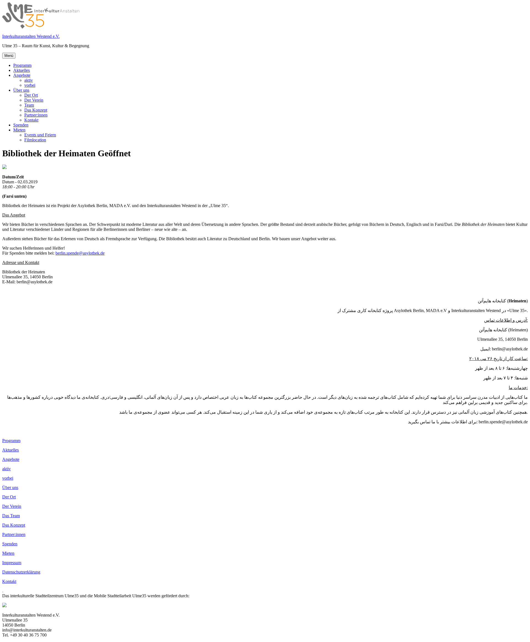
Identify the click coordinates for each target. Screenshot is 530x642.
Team (29, 105)
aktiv (28, 80)
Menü (8, 56)
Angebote (21, 75)
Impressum (11, 562)
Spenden (20, 125)
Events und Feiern (40, 135)
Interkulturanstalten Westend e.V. (31, 36)
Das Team (11, 515)
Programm (22, 65)
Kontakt (31, 120)
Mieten (19, 130)
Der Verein (33, 100)
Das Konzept (35, 110)
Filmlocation (35, 140)
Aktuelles (21, 70)
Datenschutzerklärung (21, 572)
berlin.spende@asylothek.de (80, 253)
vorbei (29, 85)
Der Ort (31, 95)
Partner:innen (35, 115)
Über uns (21, 90)
